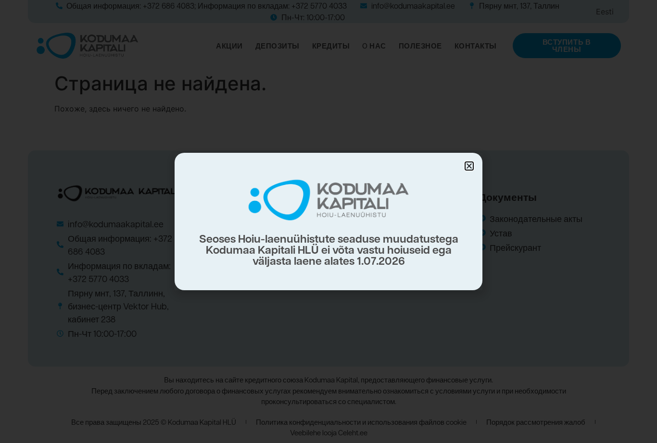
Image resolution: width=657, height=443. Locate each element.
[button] (469, 166)
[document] (328, 221)
